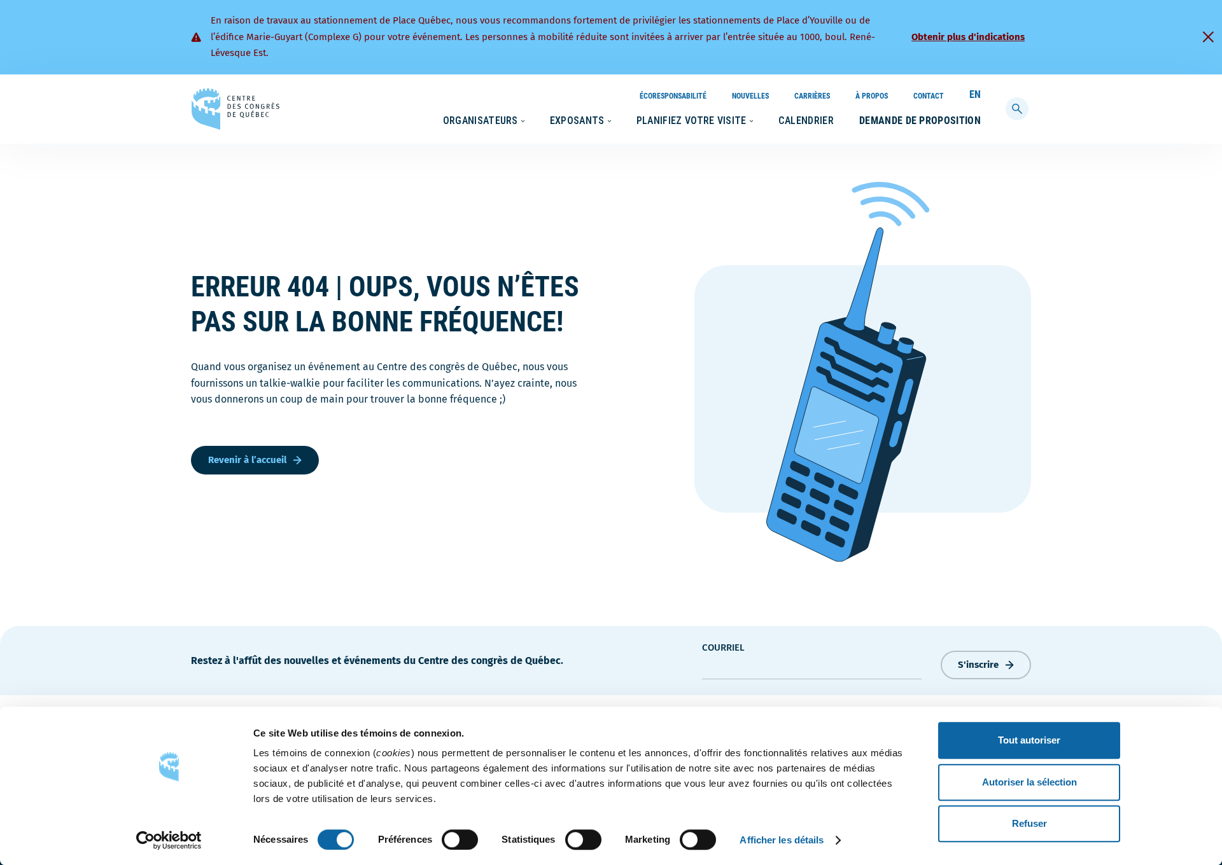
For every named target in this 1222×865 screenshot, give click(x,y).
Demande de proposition (920, 120)
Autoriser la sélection (1029, 782)
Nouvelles (750, 96)
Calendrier (806, 120)
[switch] (460, 839)
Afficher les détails (782, 839)
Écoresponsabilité (673, 96)
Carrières (812, 96)
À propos (871, 96)
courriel (723, 647)
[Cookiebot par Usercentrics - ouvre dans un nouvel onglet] (169, 840)
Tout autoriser (1029, 740)
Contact (928, 96)
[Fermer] (1208, 37)
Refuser (1029, 823)
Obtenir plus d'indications (968, 37)
